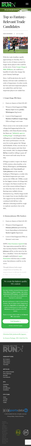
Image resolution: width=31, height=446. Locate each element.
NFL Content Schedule (8, 371)
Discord (5, 400)
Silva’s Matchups (7, 373)
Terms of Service (19, 416)
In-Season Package (9, 338)
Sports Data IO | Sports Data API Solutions (18, 410)
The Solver (5, 364)
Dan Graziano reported (16, 244)
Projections (6, 384)
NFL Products (6, 359)
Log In (20, 325)
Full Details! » (16, 321)
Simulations (6, 389)
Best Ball (5, 375)
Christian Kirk (7, 334)
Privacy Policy (10, 416)
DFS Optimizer (6, 388)
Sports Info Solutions (6, 410)
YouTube (5, 399)
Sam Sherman (7, 33)
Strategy (5, 386)
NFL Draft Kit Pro (22, 338)
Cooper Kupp (20, 67)
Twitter (5, 402)
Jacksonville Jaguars (19, 334)
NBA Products (6, 361)
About (4, 397)
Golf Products (6, 362)
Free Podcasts (6, 377)
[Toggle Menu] (27, 4)
